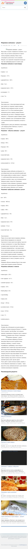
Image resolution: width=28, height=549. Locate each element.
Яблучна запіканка (6, 416)
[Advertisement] (14, 25)
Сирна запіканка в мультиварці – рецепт (12, 516)
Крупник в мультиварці (7, 442)
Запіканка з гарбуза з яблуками (10, 466)
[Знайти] (25, 7)
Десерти (2, 418)
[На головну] (8, 3)
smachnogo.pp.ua (23, 544)
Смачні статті (3, 468)
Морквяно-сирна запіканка (8, 492)
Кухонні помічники (4, 392)
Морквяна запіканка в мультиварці (11, 391)
